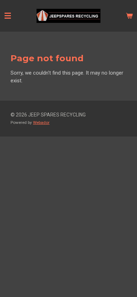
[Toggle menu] (7, 15)
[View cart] (129, 15)
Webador (41, 122)
